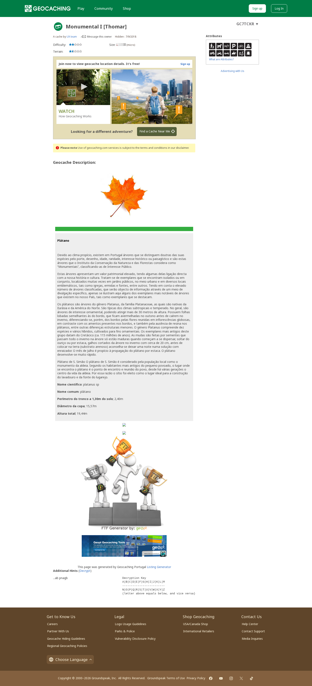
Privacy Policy (196, 678)
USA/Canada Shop (195, 624)
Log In (279, 8)
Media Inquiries (252, 639)
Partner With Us (58, 631)
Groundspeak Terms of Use (166, 678)
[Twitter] (241, 678)
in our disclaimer (178, 148)
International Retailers (198, 631)
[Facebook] (210, 678)
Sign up (257, 8)
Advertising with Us (232, 71)
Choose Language (71, 659)
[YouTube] (220, 678)
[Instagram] (231, 678)
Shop (127, 8)
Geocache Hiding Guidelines (66, 639)
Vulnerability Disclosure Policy (135, 639)
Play (80, 8)
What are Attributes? (221, 59)
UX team (72, 36)
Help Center (250, 624)
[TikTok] (251, 678)
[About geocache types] (58, 26)
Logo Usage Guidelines (130, 624)
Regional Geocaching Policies (67, 646)
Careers (52, 624)
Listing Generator (159, 567)
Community (103, 8)
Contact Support (253, 631)
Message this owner (99, 36)
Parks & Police (125, 631)
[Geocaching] (48, 8)
